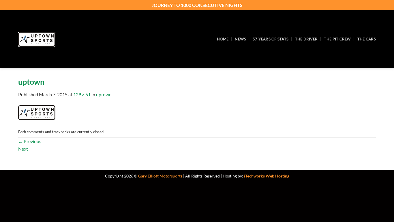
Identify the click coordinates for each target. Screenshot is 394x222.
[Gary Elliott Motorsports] (61, 39)
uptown (104, 94)
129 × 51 (82, 94)
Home (222, 39)
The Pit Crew (337, 39)
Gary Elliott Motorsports (160, 175)
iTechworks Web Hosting (266, 175)
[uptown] (36, 111)
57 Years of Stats (270, 39)
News (240, 39)
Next (25, 148)
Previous (29, 141)
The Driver (306, 39)
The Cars (366, 39)
